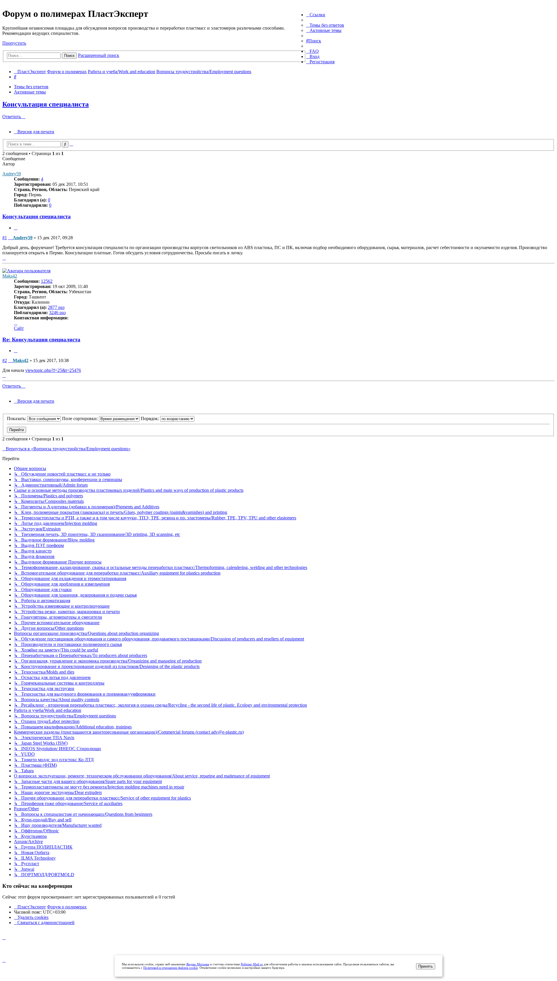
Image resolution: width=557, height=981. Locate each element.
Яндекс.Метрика (197, 964)
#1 (4, 237)
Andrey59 (11, 173)
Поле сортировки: (80, 418)
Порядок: (150, 418)
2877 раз (56, 307)
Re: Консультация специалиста (41, 339)
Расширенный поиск (98, 55)
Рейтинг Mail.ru (252, 964)
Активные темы (30, 91)
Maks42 (9, 275)
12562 (47, 281)
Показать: (17, 418)
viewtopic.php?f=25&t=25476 (53, 370)
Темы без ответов (31, 86)
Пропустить (14, 43)
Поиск (69, 55)
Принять (425, 966)
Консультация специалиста (45, 104)
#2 (4, 360)
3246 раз (57, 312)
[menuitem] (325, 25)
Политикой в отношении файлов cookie (170, 967)
